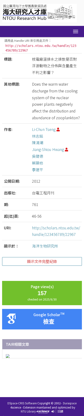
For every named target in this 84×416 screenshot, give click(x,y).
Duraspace (70, 403)
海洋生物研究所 (45, 246)
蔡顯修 (37, 163)
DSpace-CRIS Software (22, 403)
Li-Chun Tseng (44, 129)
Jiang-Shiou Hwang (48, 149)
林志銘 (37, 136)
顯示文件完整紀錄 (42, 261)
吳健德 (37, 156)
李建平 (37, 169)
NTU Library (28, 411)
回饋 (60, 411)
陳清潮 (37, 142)
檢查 (48, 321)
